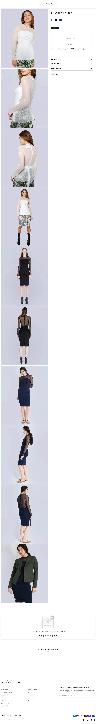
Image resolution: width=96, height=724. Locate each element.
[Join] (93, 695)
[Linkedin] (94, 720)
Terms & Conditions (32, 689)
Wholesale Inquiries (6, 703)
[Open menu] (3, 4)
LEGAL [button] (30, 687)
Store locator (4, 695)
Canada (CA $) (17, 715)
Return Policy (31, 695)
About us (3, 697)
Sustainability (4, 706)
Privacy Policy (31, 692)
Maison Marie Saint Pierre (10, 720)
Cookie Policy (31, 697)
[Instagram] (91, 720)
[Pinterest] (87, 720)
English (4, 715)
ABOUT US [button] (4, 687)
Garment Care (56, 63)
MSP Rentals (4, 689)
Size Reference (56, 68)
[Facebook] (84, 720)
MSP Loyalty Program (6, 692)
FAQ (29, 700)
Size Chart (55, 74)
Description (55, 59)
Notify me (73, 44)
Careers (3, 700)
